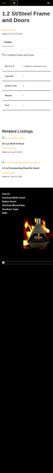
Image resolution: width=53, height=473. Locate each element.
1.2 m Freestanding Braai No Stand (20, 168)
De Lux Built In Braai (13, 143)
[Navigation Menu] (14, 3)
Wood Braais (8, 30)
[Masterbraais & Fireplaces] (4, 3)
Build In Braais (9, 148)
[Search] (48, 3)
